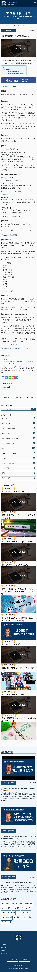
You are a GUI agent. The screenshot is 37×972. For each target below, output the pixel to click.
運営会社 (3, 950)
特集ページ (3, 947)
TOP (2, 26)
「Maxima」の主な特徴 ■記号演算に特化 (16, 73)
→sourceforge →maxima (10, 180)
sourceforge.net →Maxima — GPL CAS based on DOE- (18, 361)
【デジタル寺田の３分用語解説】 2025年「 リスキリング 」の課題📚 (18, 619)
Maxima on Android (8, 364)
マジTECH (3, 944)
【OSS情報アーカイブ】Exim (13, 694)
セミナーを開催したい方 (12, 959)
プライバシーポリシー (18, 965)
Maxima (4, 359)
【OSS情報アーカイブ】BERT (13, 491)
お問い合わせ (4, 953)
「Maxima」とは (9, 69)
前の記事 (6, 398)
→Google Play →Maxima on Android (14, 348)
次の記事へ (30, 398)
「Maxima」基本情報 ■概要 (13, 71)
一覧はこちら (18, 398)
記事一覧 (8, 26)
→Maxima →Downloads (10, 216)
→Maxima (4, 194)
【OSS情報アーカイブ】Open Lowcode (17, 541)
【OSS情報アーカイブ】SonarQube (16, 565)
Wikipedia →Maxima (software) (11, 366)
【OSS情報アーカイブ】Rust (13, 644)
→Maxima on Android (9, 345)
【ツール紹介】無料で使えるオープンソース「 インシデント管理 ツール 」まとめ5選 (18, 591)
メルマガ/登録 (25, 959)
